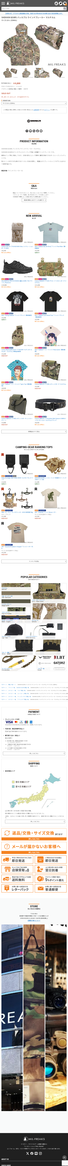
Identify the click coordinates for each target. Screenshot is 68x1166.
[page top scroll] (64, 1157)
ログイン (47, 110)
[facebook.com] (31, 1153)
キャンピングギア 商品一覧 (24, 696)
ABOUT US (5, 1159)
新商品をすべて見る (33, 431)
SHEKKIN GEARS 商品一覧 (23, 687)
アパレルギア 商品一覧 (23, 699)
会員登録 (36, 110)
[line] (36, 1153)
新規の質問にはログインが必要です (34, 200)
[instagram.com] (40, 1153)
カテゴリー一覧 (12, 690)
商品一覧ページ (12, 684)
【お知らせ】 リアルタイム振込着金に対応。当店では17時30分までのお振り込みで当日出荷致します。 (34, 13)
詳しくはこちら (34, 753)
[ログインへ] (60, 3)
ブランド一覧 (11, 687)
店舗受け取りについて (34, 920)
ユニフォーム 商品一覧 (23, 693)
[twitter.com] (27, 1153)
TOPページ (4, 684)
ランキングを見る (34, 561)
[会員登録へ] (56, 3)
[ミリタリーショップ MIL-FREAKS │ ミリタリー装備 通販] (15, 3)
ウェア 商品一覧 (21, 690)
